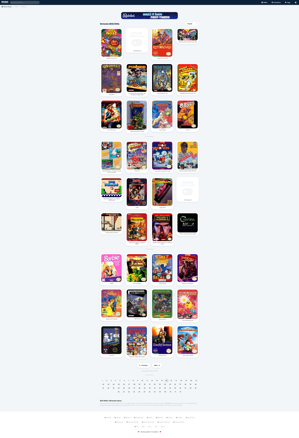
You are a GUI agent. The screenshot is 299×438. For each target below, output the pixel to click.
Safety (143, 426)
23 (108, 384)
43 (113, 388)
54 (170, 388)
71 (175, 392)
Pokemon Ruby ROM (179, 422)
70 (170, 392)
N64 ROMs (180, 417)
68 (160, 392)
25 (119, 384)
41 (103, 388)
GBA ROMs (128, 417)
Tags (288, 2)
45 (124, 388)
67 (154, 392)
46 (129, 388)
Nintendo (23, 6)
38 (185, 384)
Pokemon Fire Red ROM (164, 422)
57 (185, 388)
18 (181, 380)
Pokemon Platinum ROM (148, 422)
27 (129, 384)
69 (165, 392)
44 (119, 388)
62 (129, 392)
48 (139, 388)
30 (144, 384)
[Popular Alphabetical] (192, 24)
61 (123, 392)
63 (134, 392)
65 (144, 392)
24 (113, 384)
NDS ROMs (108, 417)
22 (103, 384)
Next (156, 365)
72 (180, 392)
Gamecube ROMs (139, 417)
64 (139, 392)
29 (139, 384)
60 (118, 392)
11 (147, 380)
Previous (145, 365)
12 (152, 380)
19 (186, 380)
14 (162, 380)
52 (160, 388)
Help (137, 426)
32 (154, 384)
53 (165, 388)
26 (124, 384)
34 (165, 384)
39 (190, 384)
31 (149, 384)
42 (108, 388)
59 (195, 388)
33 (160, 384)
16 (171, 380)
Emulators (277, 2)
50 (150, 388)
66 (149, 392)
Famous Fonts (119, 422)
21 (196, 380)
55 (175, 388)
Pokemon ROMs (190, 417)
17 (176, 380)
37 (180, 384)
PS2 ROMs (170, 417)
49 (144, 388)
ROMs (265, 2)
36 (175, 384)
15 (166, 380)
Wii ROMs (150, 417)
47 (134, 388)
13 (157, 380)
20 (191, 380)
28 (134, 384)
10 (142, 380)
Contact (162, 426)
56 (180, 388)
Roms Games (8, 6)
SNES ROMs (160, 417)
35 (170, 384)
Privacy (149, 426)
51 (154, 388)
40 (195, 384)
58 (190, 388)
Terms (156, 426)
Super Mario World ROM (133, 422)
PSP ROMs (118, 417)
